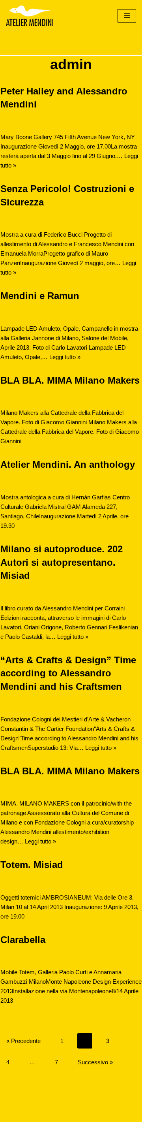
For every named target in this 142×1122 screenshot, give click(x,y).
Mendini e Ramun (39, 295)
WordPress (71, 1114)
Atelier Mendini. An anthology (67, 464)
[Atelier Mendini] (29, 16)
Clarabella (22, 939)
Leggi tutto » (64, 357)
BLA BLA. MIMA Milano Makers (70, 380)
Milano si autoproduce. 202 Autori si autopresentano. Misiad (61, 562)
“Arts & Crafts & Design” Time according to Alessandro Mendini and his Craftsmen (68, 673)
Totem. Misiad (31, 864)
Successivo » (95, 1062)
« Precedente (23, 1040)
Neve (13, 1114)
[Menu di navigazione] (127, 16)
